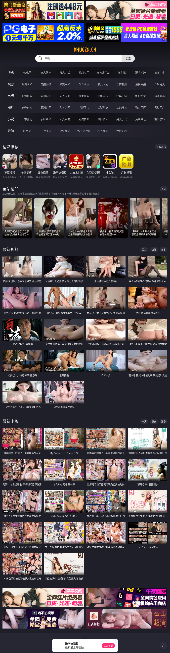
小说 (10, 119)
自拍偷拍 (46, 84)
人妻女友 (64, 119)
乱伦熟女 (140, 96)
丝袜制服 (121, 84)
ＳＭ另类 (159, 84)
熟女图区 (140, 107)
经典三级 (121, 96)
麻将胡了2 (103, 72)
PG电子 (26, 72)
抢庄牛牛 (159, 72)
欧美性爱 (84, 96)
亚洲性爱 (27, 96)
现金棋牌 (140, 72)
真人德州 (46, 72)
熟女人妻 (102, 84)
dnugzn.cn (85, 49)
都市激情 (27, 119)
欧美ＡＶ (64, 84)
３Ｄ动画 (84, 84)
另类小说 (121, 119)
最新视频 (10, 249)
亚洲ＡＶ (27, 84)
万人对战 (64, 72)
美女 (144, 249)
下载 (163, 188)
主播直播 (140, 84)
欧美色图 (64, 107)
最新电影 (10, 421)
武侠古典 (84, 119)
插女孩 (27, 131)
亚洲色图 (46, 107)
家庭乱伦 (46, 119)
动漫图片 (84, 107)
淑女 (154, 421)
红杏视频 (102, 131)
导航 (10, 131)
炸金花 (122, 72)
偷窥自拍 (27, 107)
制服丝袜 (102, 96)
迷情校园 (102, 119)
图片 (10, 107)
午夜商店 (46, 131)
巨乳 (154, 249)
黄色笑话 (140, 119)
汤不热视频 (83, 131)
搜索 (128, 58)
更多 (163, 249)
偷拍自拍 (46, 96)
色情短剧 (121, 131)
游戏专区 (84, 72)
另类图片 (159, 107)
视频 (10, 84)
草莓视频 (64, 131)
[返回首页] (164, 646)
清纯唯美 (121, 107)
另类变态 (159, 96)
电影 (10, 96)
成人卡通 (64, 96)
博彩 (10, 72)
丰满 (144, 421)
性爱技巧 (159, 119)
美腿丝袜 (102, 107)
